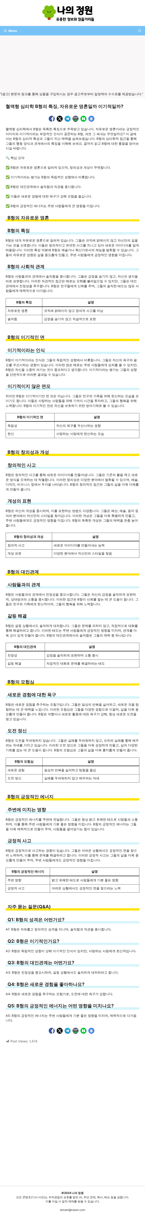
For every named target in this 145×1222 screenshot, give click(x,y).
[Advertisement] (72, 63)
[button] (139, 30)
